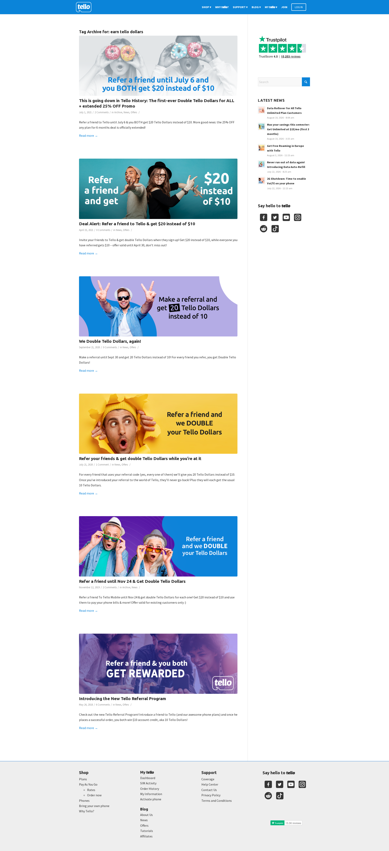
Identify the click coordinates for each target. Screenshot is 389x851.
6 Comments (103, 704)
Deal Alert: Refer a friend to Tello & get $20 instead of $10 (137, 223)
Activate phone (150, 799)
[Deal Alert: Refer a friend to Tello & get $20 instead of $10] (158, 189)
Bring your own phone (94, 806)
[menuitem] (206, 7)
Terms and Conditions (216, 801)
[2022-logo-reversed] (85, 7)
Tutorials (146, 831)
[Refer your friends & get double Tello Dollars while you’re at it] (158, 424)
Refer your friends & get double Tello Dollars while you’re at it (140, 458)
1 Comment (102, 464)
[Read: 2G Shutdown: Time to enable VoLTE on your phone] (261, 180)
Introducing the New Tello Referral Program (122, 698)
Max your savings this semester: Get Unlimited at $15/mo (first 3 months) (288, 129)
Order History (149, 789)
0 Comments (103, 230)
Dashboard (147, 778)
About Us (146, 815)
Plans (83, 779)
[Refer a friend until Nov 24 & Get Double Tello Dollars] (158, 546)
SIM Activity (148, 783)
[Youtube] (286, 217)
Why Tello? (86, 811)
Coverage (207, 779)
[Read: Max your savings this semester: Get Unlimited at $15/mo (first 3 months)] (261, 126)
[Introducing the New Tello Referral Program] (158, 664)
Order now (94, 795)
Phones (84, 801)
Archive (118, 112)
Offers (134, 112)
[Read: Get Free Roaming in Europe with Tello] (261, 147)
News (126, 112)
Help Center (209, 784)
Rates (91, 790)
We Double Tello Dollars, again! (110, 341)
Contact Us (209, 790)
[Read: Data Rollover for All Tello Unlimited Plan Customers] (261, 110)
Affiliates (146, 836)
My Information (151, 794)
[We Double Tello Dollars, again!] (158, 306)
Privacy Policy (210, 795)
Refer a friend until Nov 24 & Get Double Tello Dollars (132, 581)
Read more (88, 135)
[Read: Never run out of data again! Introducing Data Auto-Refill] (261, 164)
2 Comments (102, 112)
